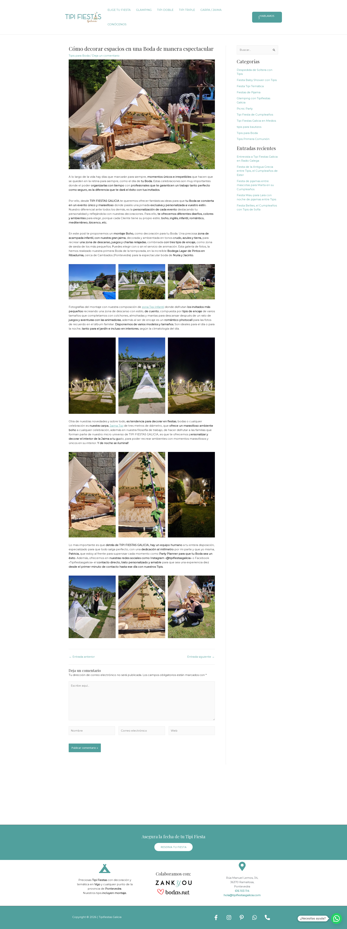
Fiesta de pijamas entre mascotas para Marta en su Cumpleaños (255, 185)
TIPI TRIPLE (187, 10)
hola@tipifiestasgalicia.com (242, 895)
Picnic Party (245, 108)
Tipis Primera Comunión (253, 139)
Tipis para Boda (79, 55)
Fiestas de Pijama (248, 92)
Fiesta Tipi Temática (250, 86)
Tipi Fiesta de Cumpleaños (255, 114)
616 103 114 (242, 890)
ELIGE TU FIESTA (119, 10)
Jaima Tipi (116, 425)
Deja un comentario (105, 55)
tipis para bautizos (249, 127)
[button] (267, 17)
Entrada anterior (82, 656)
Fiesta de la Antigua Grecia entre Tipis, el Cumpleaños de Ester (257, 171)
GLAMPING (144, 10)
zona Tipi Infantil (153, 307)
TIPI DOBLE (165, 10)
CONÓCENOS (117, 24)
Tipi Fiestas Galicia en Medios (256, 120)
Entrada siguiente (201, 656)
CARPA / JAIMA (211, 10)
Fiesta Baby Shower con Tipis (257, 80)
